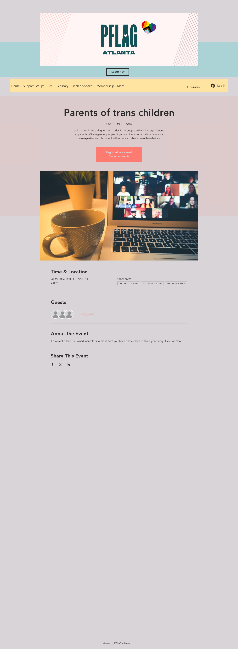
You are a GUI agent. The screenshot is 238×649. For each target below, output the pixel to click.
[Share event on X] (60, 364)
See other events (119, 156)
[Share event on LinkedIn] (68, 364)
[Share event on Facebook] (52, 364)
